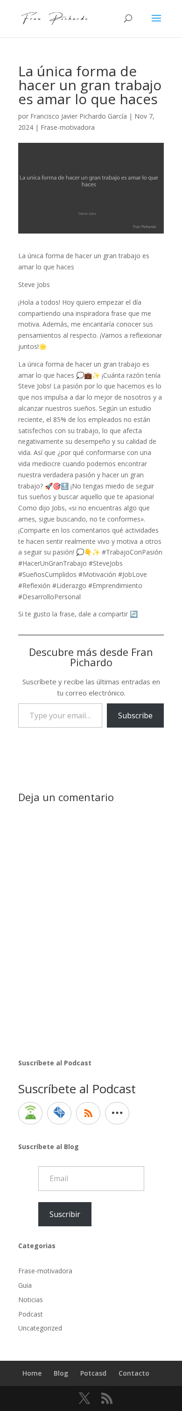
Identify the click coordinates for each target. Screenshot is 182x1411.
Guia (25, 1285)
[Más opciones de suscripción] (117, 1113)
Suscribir (64, 1214)
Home (32, 1373)
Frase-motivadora (68, 127)
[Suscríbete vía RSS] (88, 1113)
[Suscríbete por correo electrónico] (59, 1113)
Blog (61, 1373)
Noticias (30, 1299)
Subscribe (135, 715)
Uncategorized (40, 1328)
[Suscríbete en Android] (30, 1113)
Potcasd (93, 1373)
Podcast (30, 1314)
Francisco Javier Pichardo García (78, 116)
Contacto (134, 1373)
